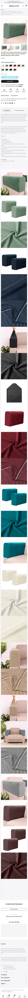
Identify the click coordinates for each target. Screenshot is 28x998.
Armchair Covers (15, 98)
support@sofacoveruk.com (14, 1)
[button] (2, 74)
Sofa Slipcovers (12, 100)
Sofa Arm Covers (5, 100)
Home (2, 9)
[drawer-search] (23, 6)
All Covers (8, 98)
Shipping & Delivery (19, 110)
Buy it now (10, 81)
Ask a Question (14, 95)
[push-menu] (2, 6)
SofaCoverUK (9, 991)
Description (7, 110)
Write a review (14, 909)
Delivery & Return (5, 95)
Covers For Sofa (23, 98)
